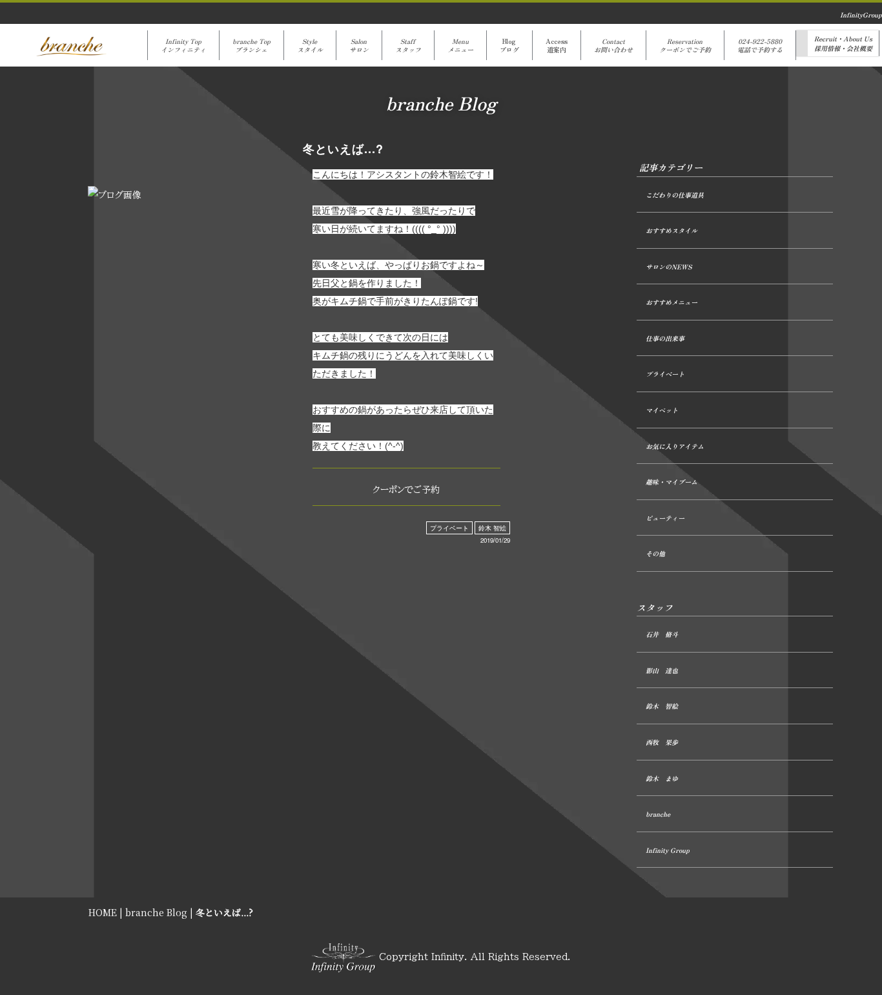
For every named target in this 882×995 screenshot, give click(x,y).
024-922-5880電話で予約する (760, 45)
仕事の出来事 (665, 338)
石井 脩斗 (662, 634)
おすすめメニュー (671, 302)
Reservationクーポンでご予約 (685, 45)
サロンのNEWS (669, 266)
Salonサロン (359, 45)
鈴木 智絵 (492, 527)
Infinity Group (668, 850)
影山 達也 (662, 670)
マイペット (662, 410)
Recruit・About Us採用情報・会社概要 (843, 43)
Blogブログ (509, 45)
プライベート (449, 527)
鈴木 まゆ (662, 778)
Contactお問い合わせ (613, 45)
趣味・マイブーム (671, 482)
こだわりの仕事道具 (675, 195)
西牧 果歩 (662, 742)
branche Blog (156, 912)
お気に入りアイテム (675, 446)
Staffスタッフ (408, 45)
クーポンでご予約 (406, 489)
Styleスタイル (310, 45)
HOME (102, 912)
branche (658, 814)
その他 (655, 553)
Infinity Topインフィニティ (183, 45)
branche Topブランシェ (251, 45)
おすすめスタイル (671, 230)
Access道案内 (557, 45)
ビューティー (665, 518)
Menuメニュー (460, 45)
